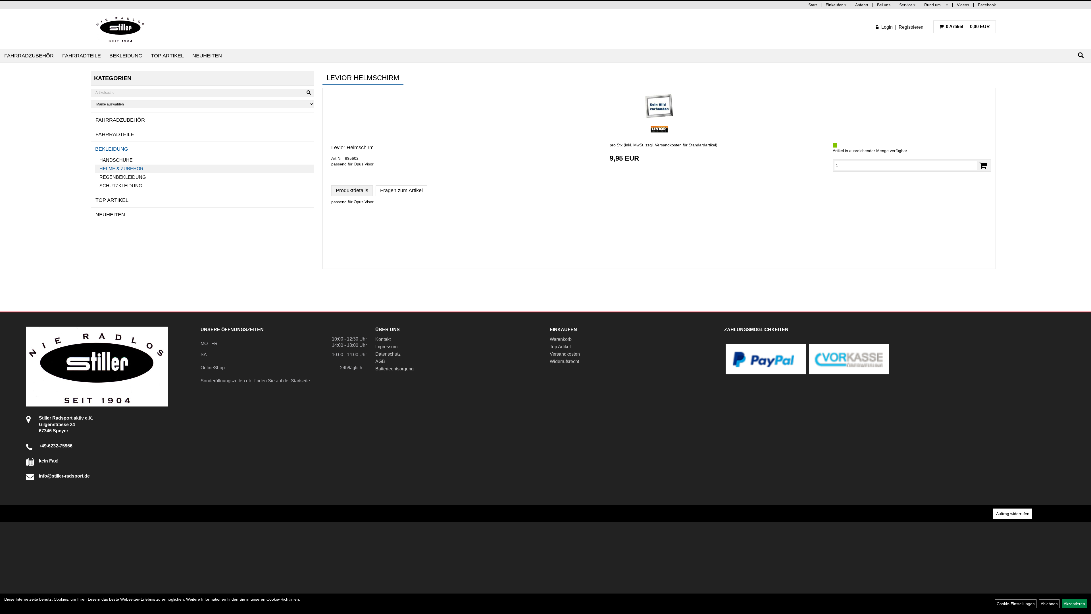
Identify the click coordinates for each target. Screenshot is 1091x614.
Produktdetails (352, 190)
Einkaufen (835, 5)
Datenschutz (388, 354)
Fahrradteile (81, 56)
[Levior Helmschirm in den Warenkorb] (983, 165)
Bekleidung (125, 56)
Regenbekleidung (122, 177)
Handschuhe (116, 160)
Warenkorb (561, 339)
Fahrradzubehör (29, 56)
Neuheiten (207, 56)
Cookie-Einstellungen (1016, 603)
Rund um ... (934, 5)
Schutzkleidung (120, 185)
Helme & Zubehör (121, 168)
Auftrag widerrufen (1012, 513)
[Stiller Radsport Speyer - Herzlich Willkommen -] (120, 29)
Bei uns (883, 5)
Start (812, 5)
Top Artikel (167, 56)
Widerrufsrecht (564, 361)
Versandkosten (565, 354)
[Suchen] (1081, 55)
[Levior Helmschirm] (659, 106)
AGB (380, 361)
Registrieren (911, 27)
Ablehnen (1049, 603)
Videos (963, 5)
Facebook (987, 5)
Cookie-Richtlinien (282, 599)
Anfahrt (861, 5)
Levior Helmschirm (352, 147)
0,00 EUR (968, 26)
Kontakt (383, 339)
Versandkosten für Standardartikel (685, 145)
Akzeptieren (1074, 603)
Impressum (386, 346)
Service (906, 5)
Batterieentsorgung (394, 368)
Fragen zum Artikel (401, 190)
